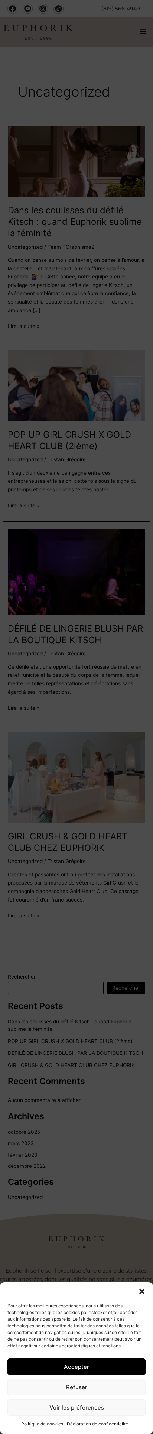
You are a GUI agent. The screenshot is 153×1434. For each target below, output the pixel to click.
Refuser (76, 1387)
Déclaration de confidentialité (97, 1424)
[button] (142, 1291)
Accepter (76, 1366)
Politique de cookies (42, 1424)
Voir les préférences (76, 1407)
